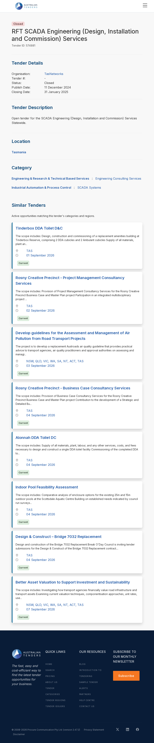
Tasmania (19, 152)
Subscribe (126, 676)
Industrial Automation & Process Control (41, 187)
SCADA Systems (89, 187)
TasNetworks (53, 74)
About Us (51, 682)
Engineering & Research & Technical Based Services (50, 178)
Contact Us (86, 706)
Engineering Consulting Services (118, 178)
